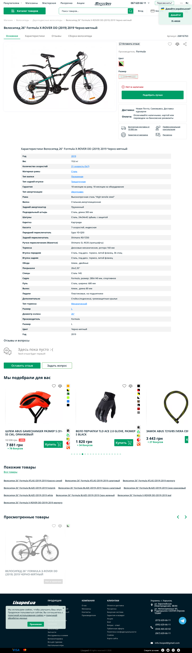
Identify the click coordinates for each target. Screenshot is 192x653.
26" (73, 314)
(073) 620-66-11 (163, 620)
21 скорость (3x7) (80, 166)
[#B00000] (68, 409)
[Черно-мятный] (121, 63)
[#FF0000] (68, 390)
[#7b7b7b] (68, 405)
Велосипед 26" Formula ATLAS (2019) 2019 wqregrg (149, 480)
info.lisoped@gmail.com (167, 643)
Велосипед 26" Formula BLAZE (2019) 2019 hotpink (29, 487)
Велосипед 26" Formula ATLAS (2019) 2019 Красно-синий (33, 480)
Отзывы (56, 36)
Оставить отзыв (22, 365)
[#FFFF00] (68, 394)
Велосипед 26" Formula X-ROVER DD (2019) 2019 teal (144, 495)
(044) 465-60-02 (163, 629)
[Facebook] (162, 650)
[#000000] (68, 397)
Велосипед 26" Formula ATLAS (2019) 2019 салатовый (92, 480)
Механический (79, 304)
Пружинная (77, 177)
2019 (73, 156)
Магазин (8, 20)
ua (181, 2)
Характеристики (35, 36)
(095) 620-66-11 (163, 625)
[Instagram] (173, 650)
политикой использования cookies (26, 615)
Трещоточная (78, 182)
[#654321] (68, 401)
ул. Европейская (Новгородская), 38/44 (165, 605)
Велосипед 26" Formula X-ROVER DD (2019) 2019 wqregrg (33, 502)
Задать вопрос (57, 365)
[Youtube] (168, 650)
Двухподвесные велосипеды (47, 20)
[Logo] (103, 4)
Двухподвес (77, 192)
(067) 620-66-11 (163, 633)
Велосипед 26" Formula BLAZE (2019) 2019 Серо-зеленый (85, 495)
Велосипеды (22, 20)
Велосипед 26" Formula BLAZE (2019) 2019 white (28, 495)
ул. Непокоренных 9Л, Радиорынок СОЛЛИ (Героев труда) (169, 611)
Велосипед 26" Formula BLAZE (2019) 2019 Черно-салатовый (89, 487)
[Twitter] (178, 650)
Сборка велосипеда (80, 36)
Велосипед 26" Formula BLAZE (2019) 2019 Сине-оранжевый (155, 487)
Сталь (74, 171)
